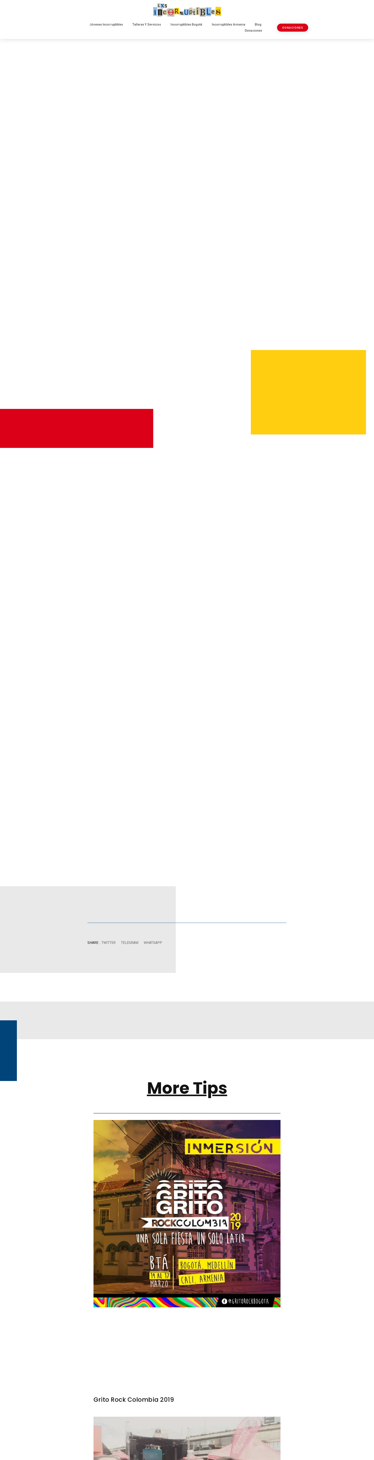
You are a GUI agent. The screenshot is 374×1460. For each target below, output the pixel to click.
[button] (108, 942)
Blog (258, 24)
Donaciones (253, 30)
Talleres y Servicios (146, 24)
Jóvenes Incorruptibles (106, 24)
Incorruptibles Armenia (228, 24)
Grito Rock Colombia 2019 (134, 1399)
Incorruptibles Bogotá (186, 24)
